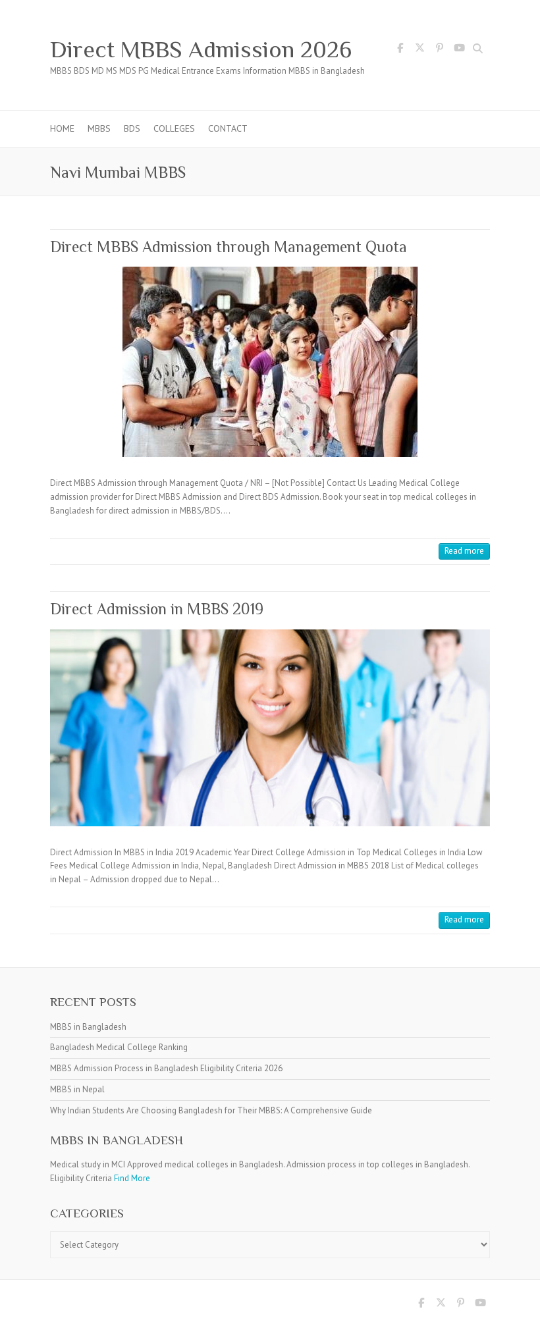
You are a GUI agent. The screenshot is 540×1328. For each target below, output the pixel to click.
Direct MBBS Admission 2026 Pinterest (439, 50)
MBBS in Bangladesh (88, 1026)
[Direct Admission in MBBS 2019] (270, 727)
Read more (464, 550)
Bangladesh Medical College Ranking (119, 1047)
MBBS (99, 128)
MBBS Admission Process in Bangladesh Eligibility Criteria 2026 (166, 1068)
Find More (132, 1178)
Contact (228, 128)
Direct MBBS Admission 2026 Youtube (459, 50)
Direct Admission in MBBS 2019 (156, 609)
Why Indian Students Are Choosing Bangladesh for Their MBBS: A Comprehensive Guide (211, 1110)
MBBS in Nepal (77, 1089)
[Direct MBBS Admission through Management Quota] (270, 362)
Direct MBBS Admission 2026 (201, 49)
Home (62, 128)
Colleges (174, 128)
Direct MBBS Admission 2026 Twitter (419, 50)
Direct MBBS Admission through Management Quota (228, 246)
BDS (132, 128)
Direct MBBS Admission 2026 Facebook (400, 50)
